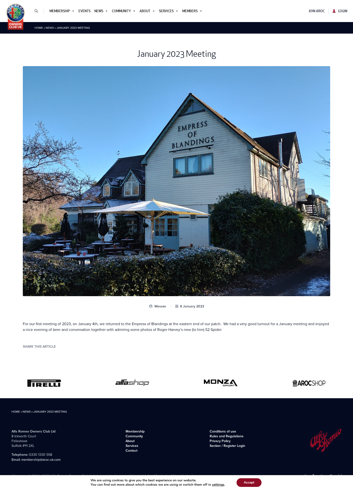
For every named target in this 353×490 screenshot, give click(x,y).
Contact (131, 450)
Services (166, 11)
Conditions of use (223, 431)
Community (121, 11)
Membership (59, 11)
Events (85, 11)
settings (218, 485)
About (145, 11)
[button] (38, 11)
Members (190, 11)
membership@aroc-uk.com (41, 459)
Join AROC (317, 11)
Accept (249, 482)
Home (39, 28)
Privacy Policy (220, 440)
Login (342, 11)
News (98, 11)
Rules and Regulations (226, 436)
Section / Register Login (227, 445)
